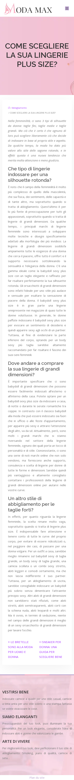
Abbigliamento (19, 107)
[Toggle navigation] (67, 8)
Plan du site (37, 777)
